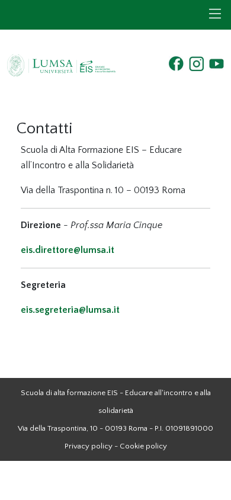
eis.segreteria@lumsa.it (70, 310)
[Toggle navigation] (215, 13)
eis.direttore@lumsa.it (67, 250)
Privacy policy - (91, 446)
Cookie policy (143, 446)
